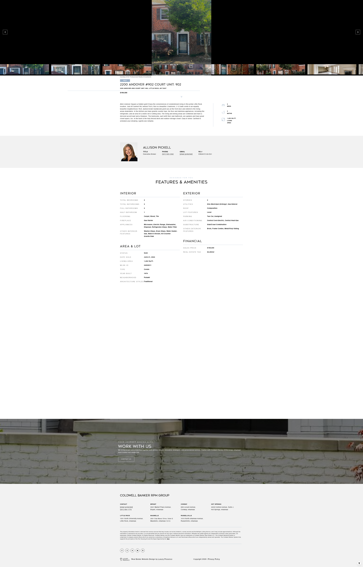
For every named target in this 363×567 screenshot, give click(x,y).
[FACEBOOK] (122, 550)
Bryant (153, 504)
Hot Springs (216, 504)
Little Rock (125, 515)
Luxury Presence (165, 559)
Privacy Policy (214, 559)
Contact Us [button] (126, 459)
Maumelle (154, 515)
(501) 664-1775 (126, 509)
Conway (184, 504)
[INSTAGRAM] (127, 550)
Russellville (186, 515)
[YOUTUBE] (137, 550)
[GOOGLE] (143, 550)
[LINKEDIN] (132, 550)
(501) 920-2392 (168, 154)
